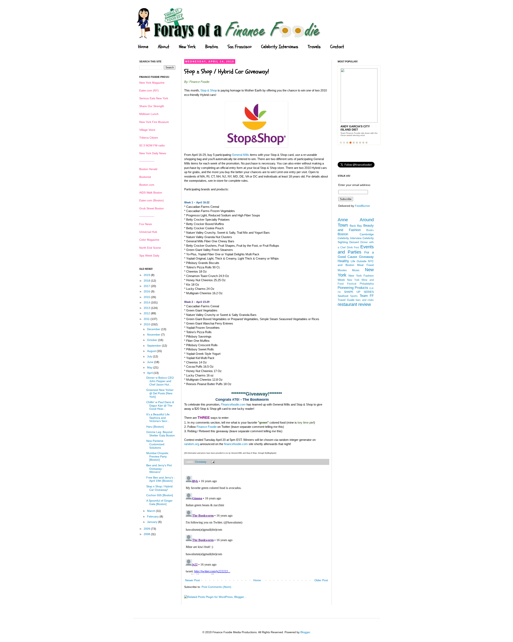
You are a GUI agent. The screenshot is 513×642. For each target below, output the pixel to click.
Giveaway (200, 461)
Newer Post (192, 580)
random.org (191, 444)
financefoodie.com (236, 444)
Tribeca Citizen (148, 137)
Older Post (321, 580)
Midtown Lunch (149, 114)
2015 (147, 297)
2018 (147, 280)
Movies (342, 270)
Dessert (354, 242)
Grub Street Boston (151, 208)
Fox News (145, 224)
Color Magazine (149, 239)
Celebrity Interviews (279, 47)
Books (370, 230)
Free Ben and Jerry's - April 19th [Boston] (160, 479)
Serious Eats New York (153, 98)
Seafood (343, 295)
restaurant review (354, 304)
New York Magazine (152, 82)
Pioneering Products (353, 288)
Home (143, 47)
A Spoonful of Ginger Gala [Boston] (159, 502)
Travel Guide (346, 299)
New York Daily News (152, 153)
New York (187, 47)
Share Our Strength (151, 106)
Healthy (343, 261)
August (152, 351)
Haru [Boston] (155, 426)
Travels (314, 47)
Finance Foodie (207, 426)
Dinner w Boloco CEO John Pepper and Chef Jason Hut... (160, 381)
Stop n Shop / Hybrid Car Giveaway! (159, 488)
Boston (211, 47)
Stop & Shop (208, 90)
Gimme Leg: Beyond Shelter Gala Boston (160, 433)
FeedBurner (362, 205)
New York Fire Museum (154, 122)
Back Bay (356, 225)
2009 (147, 528)
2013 (147, 307)
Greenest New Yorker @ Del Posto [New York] (160, 393)
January (152, 521)
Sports (354, 296)
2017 (147, 286)
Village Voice (147, 129)
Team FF (367, 296)
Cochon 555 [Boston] (159, 495)
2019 (147, 275)
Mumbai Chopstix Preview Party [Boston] (157, 456)
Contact (337, 47)
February (153, 516)
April (150, 372)
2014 (147, 302)
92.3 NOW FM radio (152, 145)
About (163, 47)
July (150, 356)
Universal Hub (148, 231)
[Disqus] (256, 524)
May (150, 367)
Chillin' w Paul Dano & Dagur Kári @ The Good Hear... (160, 406)
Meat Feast (365, 265)
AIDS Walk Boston (150, 192)
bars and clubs (365, 300)
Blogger (305, 632)
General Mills (240, 154)
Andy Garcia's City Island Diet (355, 128)
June (150, 362)
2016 (147, 291)
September (154, 345)
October (152, 340)
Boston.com (146, 184)
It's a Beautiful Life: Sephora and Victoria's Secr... (158, 418)
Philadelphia (367, 283)
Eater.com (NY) (149, 90)
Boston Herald (148, 169)
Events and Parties (356, 249)
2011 (147, 318)
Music (356, 270)
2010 (147, 324)
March (151, 510)
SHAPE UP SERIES (359, 291)
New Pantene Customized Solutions (155, 444)
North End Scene (150, 247)
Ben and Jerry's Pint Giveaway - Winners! (159, 469)
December (154, 329)
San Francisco (239, 47)
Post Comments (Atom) (216, 586)
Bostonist (145, 177)
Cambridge (367, 234)
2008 (147, 534)
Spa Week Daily (149, 255)
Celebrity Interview (350, 238)
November (154, 334)
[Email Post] (212, 461)
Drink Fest (353, 247)
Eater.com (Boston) (151, 200)
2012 (147, 313)
